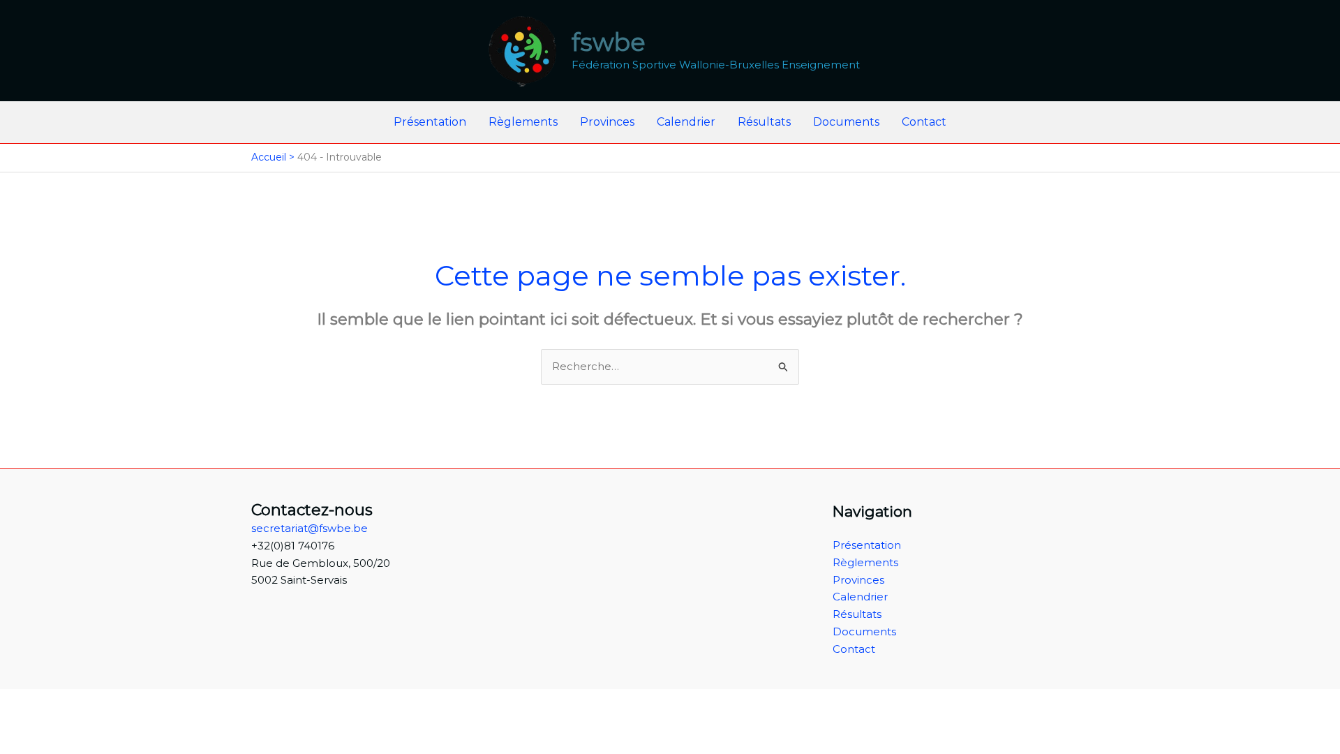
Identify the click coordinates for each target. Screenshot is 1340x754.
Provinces (607, 121)
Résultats (764, 121)
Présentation (430, 121)
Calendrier (686, 121)
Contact (924, 121)
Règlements (523, 121)
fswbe (609, 42)
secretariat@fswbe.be (309, 528)
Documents (846, 121)
